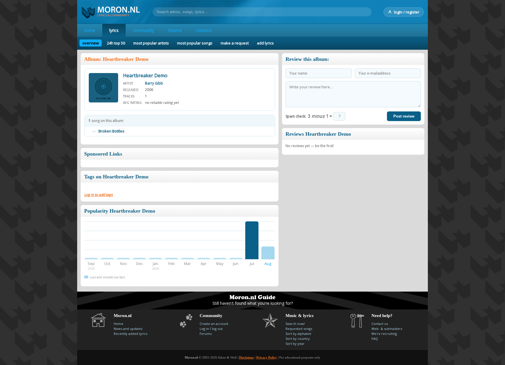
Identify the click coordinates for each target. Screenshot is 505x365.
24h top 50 (116, 43)
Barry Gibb (154, 83)
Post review (403, 116)
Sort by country (298, 338)
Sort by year (295, 343)
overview (90, 43)
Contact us (379, 323)
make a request (235, 43)
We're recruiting (384, 333)
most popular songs (194, 43)
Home (118, 323)
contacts (204, 30)
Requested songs (299, 328)
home (89, 30)
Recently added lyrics (130, 333)
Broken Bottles (111, 131)
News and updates (128, 328)
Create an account (214, 323)
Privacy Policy (266, 357)
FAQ (374, 338)
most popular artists (151, 43)
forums (175, 30)
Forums (206, 333)
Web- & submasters (386, 328)
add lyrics (265, 43)
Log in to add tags (98, 194)
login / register (406, 12)
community (143, 30)
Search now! (295, 323)
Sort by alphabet (298, 333)
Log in (204, 328)
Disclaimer (246, 357)
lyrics (114, 30)
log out (217, 328)
